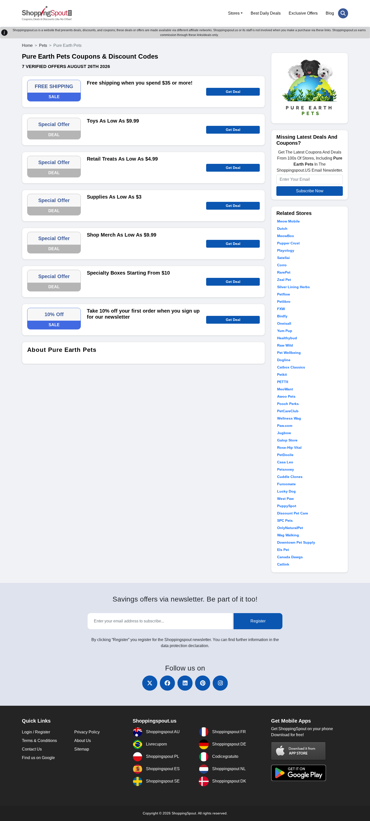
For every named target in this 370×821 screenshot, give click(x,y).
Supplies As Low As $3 (114, 197)
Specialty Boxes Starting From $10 (128, 273)
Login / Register (36, 732)
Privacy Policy (87, 732)
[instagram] (220, 683)
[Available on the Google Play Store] (298, 772)
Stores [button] (234, 13)
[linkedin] (185, 683)
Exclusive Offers (303, 13)
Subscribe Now (309, 191)
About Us (82, 740)
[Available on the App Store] (298, 751)
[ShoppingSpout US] (47, 13)
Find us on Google (38, 758)
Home (27, 45)
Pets (43, 45)
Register (258, 621)
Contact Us (32, 749)
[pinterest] (202, 683)
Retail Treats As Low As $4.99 (122, 159)
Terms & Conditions (39, 740)
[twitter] (149, 683)
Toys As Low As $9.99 (113, 121)
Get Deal (233, 92)
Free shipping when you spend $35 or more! (140, 83)
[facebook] (167, 683)
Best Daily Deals (266, 13)
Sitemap (81, 749)
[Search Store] (343, 13)
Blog (330, 13)
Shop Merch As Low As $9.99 (121, 235)
